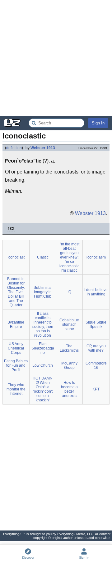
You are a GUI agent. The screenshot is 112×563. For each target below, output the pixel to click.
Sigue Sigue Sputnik (96, 324)
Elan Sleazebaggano (42, 348)
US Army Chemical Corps (16, 348)
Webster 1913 (42, 148)
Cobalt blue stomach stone (69, 324)
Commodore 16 (96, 365)
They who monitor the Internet (16, 389)
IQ (69, 292)
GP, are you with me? (96, 348)
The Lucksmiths (69, 348)
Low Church (42, 365)
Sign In (98, 123)
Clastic (43, 257)
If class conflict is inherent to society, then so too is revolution (42, 324)
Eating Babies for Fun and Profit (16, 365)
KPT (96, 389)
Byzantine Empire (15, 324)
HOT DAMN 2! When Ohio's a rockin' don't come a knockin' (43, 389)
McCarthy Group (69, 365)
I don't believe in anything (96, 292)
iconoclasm (96, 257)
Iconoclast (16, 257)
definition (14, 148)
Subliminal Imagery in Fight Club (43, 292)
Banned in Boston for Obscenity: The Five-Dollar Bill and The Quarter (16, 292)
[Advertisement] (56, 58)
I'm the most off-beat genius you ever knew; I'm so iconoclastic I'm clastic (69, 257)
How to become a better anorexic (69, 389)
